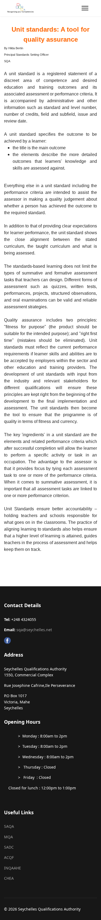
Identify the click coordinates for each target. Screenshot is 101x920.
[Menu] (85, 8)
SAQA (9, 826)
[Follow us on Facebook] (50, 640)
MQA (8, 836)
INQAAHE (12, 868)
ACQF (9, 857)
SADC (9, 847)
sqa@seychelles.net (34, 629)
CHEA (9, 878)
